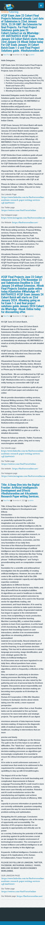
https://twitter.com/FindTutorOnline (19, 210)
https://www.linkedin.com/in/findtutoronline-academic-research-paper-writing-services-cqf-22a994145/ (22, 200)
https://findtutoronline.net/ (25, 222)
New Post (6, 55)
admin (32, 55)
